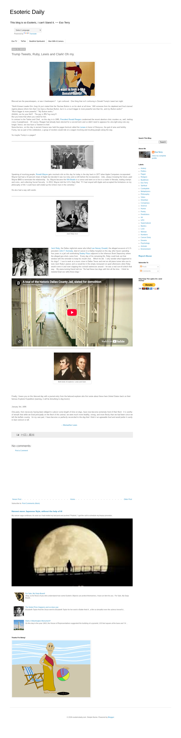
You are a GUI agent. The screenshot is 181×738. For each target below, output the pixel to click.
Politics (143, 171)
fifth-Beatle (71, 180)
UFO (142, 220)
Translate (33, 34)
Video (143, 197)
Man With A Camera (55, 41)
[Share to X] (27, 434)
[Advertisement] (72, 475)
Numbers (144, 235)
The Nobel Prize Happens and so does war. (42, 607)
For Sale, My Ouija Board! (35, 593)
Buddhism (144, 180)
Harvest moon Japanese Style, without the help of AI (37, 511)
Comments (146, 271)
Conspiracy (145, 203)
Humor (143, 209)
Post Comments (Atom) (31, 503)
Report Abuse (145, 256)
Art (142, 217)
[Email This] (22, 434)
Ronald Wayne (42, 174)
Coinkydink (145, 189)
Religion (144, 177)
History (143, 168)
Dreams (144, 240)
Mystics (143, 226)
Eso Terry (159, 152)
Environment (145, 249)
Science (144, 206)
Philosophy (145, 194)
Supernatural (146, 223)
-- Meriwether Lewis (69, 425)
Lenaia (82, 127)
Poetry (143, 212)
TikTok (23, 41)
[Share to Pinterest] (33, 434)
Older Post (128, 499)
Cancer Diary (146, 237)
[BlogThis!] (25, 434)
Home (72, 499)
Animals (144, 246)
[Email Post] (18, 434)
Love (143, 229)
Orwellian (144, 200)
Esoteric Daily (27, 12)
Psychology (145, 243)
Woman (144, 232)
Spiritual (144, 186)
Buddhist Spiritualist (37, 41)
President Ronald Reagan (70, 119)
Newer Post (16, 499)
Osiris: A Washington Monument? (38, 621)
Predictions (145, 214)
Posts (144, 267)
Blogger (111, 717)
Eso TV (14, 41)
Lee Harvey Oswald (99, 248)
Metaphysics (145, 191)
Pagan (143, 174)
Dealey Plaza (84, 253)
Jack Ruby (55, 248)
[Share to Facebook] (30, 434)
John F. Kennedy (66, 251)
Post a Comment (21, 451)
